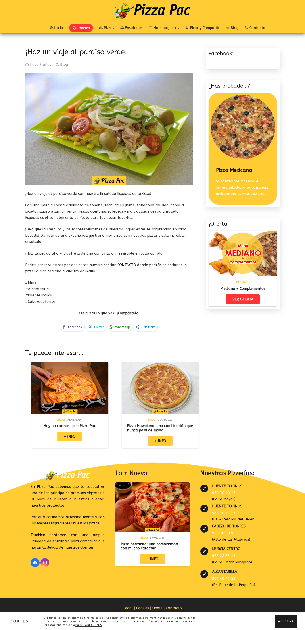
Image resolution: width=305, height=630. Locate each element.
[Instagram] (44, 562)
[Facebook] (35, 562)
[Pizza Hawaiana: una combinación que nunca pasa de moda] (116, 365)
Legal (128, 608)
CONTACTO (126, 265)
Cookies (142, 608)
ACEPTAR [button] (286, 621)
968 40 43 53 (224, 578)
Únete (157, 608)
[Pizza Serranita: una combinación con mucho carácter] (152, 485)
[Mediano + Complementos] (243, 234)
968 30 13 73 (224, 513)
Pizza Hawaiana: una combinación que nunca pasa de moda (116, 428)
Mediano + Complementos (242, 288)
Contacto (174, 608)
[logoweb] (152, 11)
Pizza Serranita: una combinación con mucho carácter (149, 546)
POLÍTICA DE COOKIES (88, 624)
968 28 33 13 (224, 556)
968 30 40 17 (224, 493)
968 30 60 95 (224, 533)
